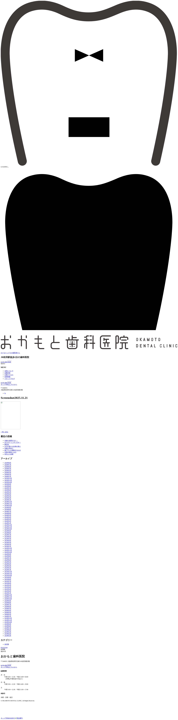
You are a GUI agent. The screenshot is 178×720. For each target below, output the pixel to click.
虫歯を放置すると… (11, 440)
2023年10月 (8, 529)
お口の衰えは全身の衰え (12, 446)
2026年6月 (7, 466)
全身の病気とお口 (10, 452)
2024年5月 (7, 515)
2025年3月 (7, 496)
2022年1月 (7, 569)
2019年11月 (8, 620)
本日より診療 (8, 454)
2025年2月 (7, 498)
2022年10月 (8, 552)
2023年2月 (7, 544)
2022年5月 (7, 562)
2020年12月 (8, 595)
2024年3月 (7, 519)
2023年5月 (7, 538)
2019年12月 (8, 618)
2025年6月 (7, 490)
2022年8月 (7, 556)
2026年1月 (7, 476)
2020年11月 (8, 597)
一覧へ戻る (4, 432)
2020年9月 (7, 600)
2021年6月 (7, 583)
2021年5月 (7, 585)
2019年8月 (7, 626)
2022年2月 (7, 567)
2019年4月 (7, 634)
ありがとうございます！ (12, 442)
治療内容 (7, 373)
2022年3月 (7, 566)
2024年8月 (7, 509)
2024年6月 (7, 513)
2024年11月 (8, 503)
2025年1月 (7, 499)
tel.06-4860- (6, 362)
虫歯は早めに (8, 448)
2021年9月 (7, 577)
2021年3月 (7, 589)
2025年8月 (7, 486)
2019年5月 (7, 632)
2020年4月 (7, 610)
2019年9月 (7, 624)
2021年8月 (7, 579)
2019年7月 (7, 628)
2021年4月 (7, 587)
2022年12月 (8, 548)
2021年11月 (8, 573)
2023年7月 (7, 534)
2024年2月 (7, 521)
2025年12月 (8, 478)
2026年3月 (7, 472)
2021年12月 (8, 571)
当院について (8, 371)
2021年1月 (7, 593)
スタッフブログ (9, 378)
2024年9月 (7, 507)
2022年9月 (7, 554)
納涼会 (6, 444)
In (5, 393)
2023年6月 (7, 536)
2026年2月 (7, 474)
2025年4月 (7, 494)
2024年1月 (7, 523)
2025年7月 (7, 488)
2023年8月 (7, 533)
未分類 (6, 644)
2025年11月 (8, 480)
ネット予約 (8, 718)
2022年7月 (7, 558)
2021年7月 (7, 581)
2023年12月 (8, 525)
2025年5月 (7, 492)
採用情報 (7, 377)
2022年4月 (7, 564)
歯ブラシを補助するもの (12, 450)
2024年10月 (8, 505)
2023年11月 (8, 527)
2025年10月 (8, 482)
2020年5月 (7, 608)
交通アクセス (8, 375)
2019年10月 (8, 622)
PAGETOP (4, 647)
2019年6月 (7, 630)
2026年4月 (7, 470)
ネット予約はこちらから (9, 384)
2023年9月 (7, 531)
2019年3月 (7, 635)
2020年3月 (7, 612)
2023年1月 (7, 546)
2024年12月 (8, 501)
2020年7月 (7, 604)
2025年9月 (7, 484)
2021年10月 (8, 575)
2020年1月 (7, 616)
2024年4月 (7, 517)
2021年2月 (7, 591)
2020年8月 (7, 602)
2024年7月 (7, 511)
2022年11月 (8, 550)
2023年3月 (7, 542)
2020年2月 (7, 614)
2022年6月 (7, 560)
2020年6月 (7, 606)
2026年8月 (7, 463)
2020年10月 (8, 599)
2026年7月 (7, 465)
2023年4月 (7, 540)
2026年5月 (7, 468)
